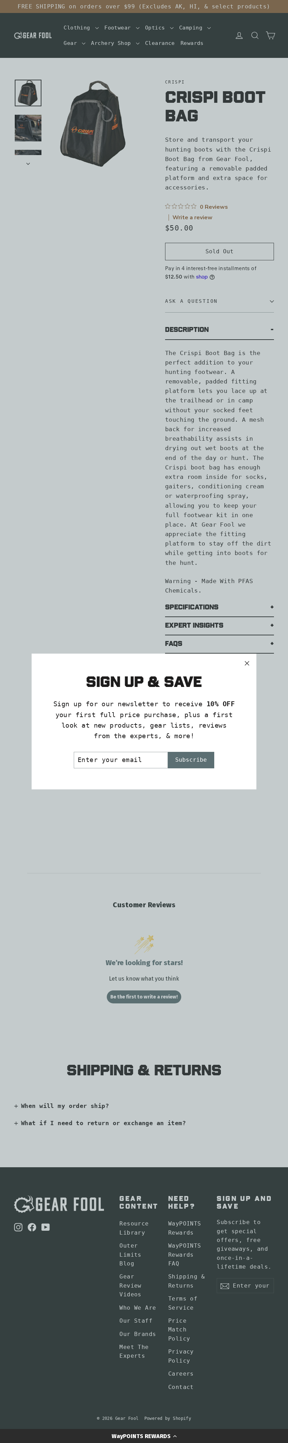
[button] (144, 1436)
